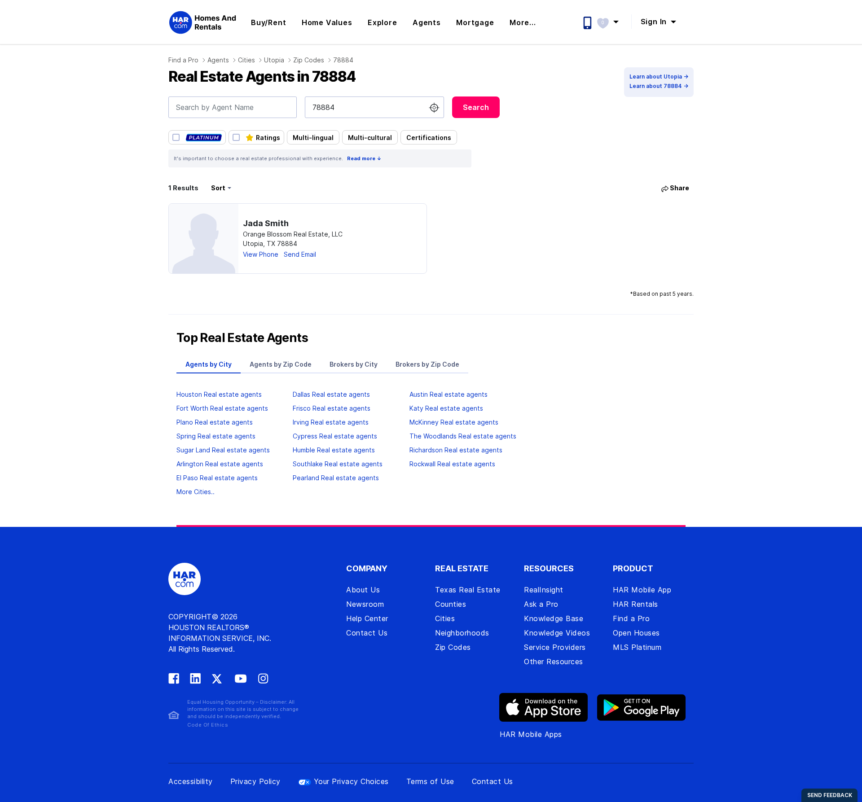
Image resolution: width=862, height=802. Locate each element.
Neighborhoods (462, 632)
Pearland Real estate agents (336, 478)
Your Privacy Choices (351, 781)
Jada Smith (266, 223)
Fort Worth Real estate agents (222, 408)
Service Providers (555, 647)
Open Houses (636, 632)
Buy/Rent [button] (268, 22)
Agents (218, 60)
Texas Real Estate (468, 589)
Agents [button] (427, 22)
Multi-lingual (313, 137)
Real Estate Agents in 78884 (262, 76)
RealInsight (543, 589)
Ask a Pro (541, 604)
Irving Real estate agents (331, 422)
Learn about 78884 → (658, 86)
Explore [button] (382, 22)
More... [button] (523, 22)
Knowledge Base (553, 618)
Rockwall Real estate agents (452, 464)
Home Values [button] (327, 22)
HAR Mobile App (642, 589)
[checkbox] (197, 137)
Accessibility (190, 781)
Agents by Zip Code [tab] (281, 364)
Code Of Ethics (207, 725)
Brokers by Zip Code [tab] (427, 364)
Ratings (268, 137)
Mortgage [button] (475, 22)
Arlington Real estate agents (219, 464)
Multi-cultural (370, 137)
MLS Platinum (637, 647)
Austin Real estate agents (448, 394)
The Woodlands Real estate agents (462, 436)
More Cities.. (195, 491)
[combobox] (232, 107)
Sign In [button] (655, 21)
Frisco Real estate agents (331, 408)
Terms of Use (430, 781)
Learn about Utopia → (658, 76)
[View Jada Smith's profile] (203, 238)
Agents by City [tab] (208, 364)
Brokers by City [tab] (354, 364)
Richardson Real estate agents (455, 450)
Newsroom (365, 604)
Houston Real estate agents (219, 394)
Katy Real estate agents (446, 408)
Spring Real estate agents (215, 436)
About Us (363, 589)
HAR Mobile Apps (531, 734)
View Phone (260, 254)
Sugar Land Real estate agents (223, 450)
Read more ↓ (364, 158)
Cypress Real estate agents (335, 436)
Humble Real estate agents (334, 450)
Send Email (300, 254)
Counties (450, 604)
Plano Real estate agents (214, 422)
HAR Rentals (635, 604)
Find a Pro (183, 60)
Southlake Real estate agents (338, 464)
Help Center (367, 618)
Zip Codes (308, 60)
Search (476, 107)
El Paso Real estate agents (217, 478)
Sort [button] (218, 188)
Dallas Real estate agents (331, 394)
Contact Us (366, 632)
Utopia (274, 60)
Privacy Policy (255, 781)
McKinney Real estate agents (453, 422)
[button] (612, 21)
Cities (246, 60)
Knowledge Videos (557, 632)
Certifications (428, 137)
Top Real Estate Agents (242, 338)
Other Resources (553, 661)
